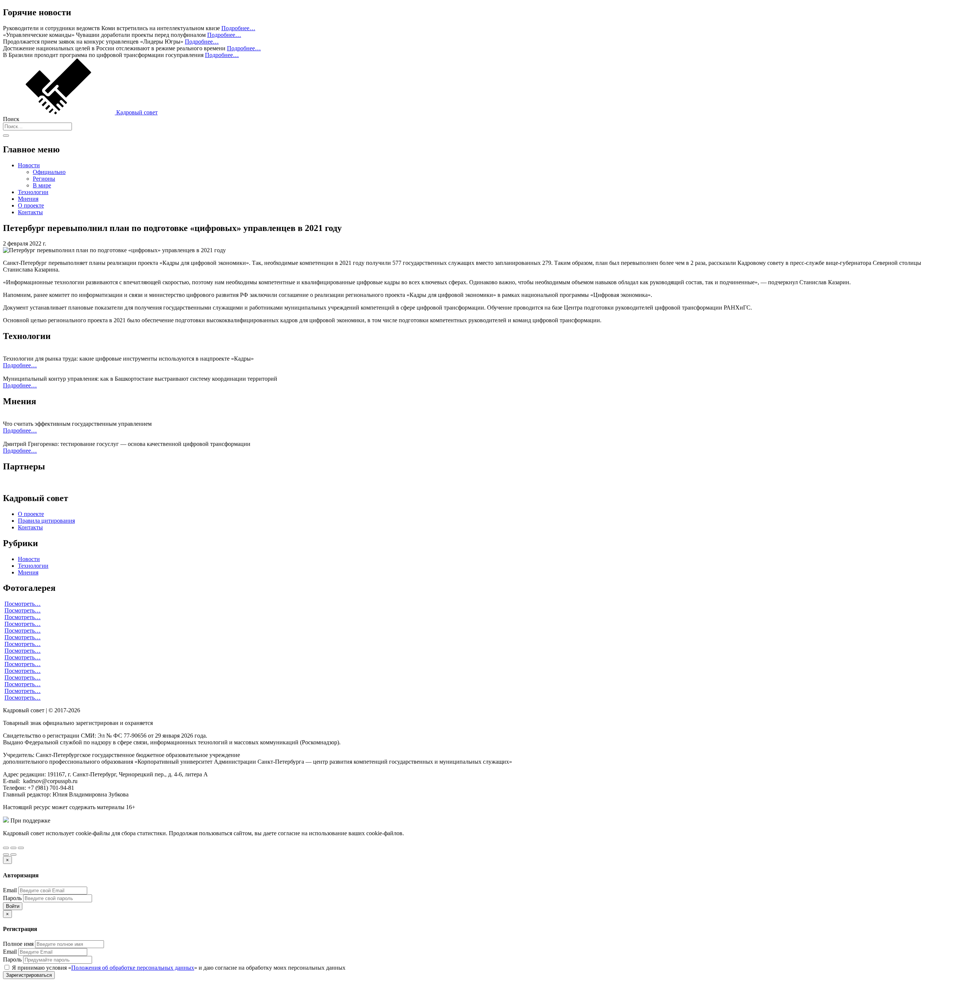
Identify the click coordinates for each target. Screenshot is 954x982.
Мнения (28, 199)
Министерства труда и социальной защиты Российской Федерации (137, 820)
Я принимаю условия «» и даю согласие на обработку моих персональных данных (177, 967)
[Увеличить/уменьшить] (21, 848)
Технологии (33, 192)
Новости (29, 165)
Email (10, 890)
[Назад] (6, 854)
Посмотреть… (22, 604)
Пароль (12, 898)
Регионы (44, 178)
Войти (12, 906)
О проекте (31, 205)
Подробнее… (238, 28)
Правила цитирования (46, 520)
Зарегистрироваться (29, 975)
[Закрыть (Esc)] (6, 848)
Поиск (11, 119)
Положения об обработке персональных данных (132, 967)
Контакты (30, 212)
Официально (49, 172)
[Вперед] (13, 854)
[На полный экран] (13, 848)
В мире (42, 185)
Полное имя (18, 944)
